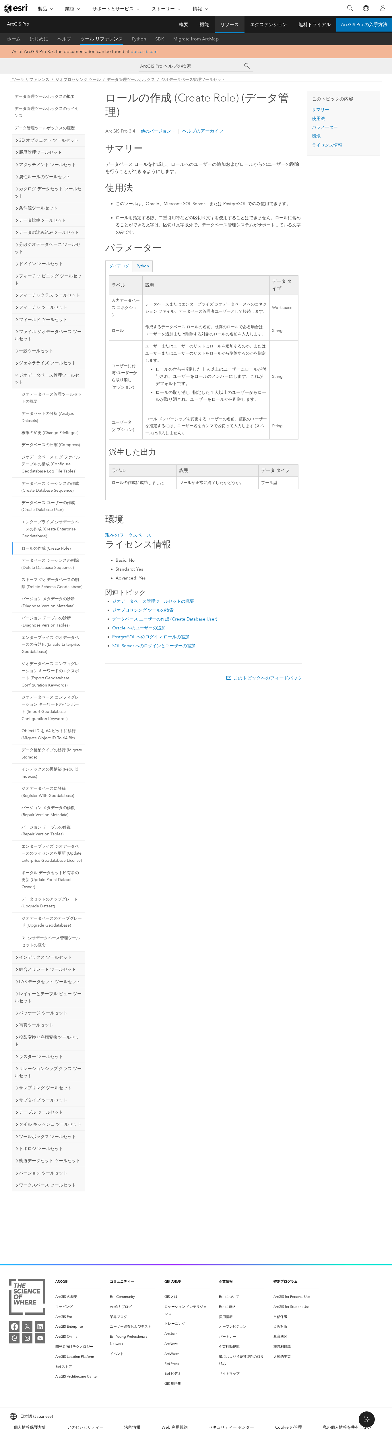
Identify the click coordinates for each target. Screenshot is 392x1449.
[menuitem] (78, 1297)
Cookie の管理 (288, 1427)
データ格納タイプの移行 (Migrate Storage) (52, 754)
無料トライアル (314, 24)
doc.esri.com (144, 51)
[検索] (350, 8)
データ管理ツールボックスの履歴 (45, 128)
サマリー (320, 109)
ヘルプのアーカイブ (202, 131)
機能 (204, 24)
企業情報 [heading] (226, 1281)
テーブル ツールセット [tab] (41, 1112)
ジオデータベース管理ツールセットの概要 (52, 398)
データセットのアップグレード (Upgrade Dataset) (50, 903)
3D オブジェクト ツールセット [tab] (49, 140)
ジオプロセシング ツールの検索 (143, 610)
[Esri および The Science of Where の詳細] (27, 1298)
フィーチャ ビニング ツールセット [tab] (48, 279)
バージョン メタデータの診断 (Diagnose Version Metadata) (48, 602)
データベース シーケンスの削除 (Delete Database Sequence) (50, 564)
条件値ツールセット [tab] (38, 208)
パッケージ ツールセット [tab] (43, 1013)
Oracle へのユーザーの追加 (139, 628)
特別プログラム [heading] (285, 1281)
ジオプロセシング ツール (78, 79)
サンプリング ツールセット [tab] (45, 1087)
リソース (229, 24)
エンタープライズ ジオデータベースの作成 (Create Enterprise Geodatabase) (50, 529)
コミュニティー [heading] (122, 1281)
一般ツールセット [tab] (36, 350)
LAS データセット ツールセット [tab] (50, 981)
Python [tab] (143, 266)
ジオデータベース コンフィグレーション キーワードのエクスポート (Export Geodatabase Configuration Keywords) (50, 674)
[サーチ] (247, 66)
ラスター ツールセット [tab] (41, 1056)
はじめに (39, 39)
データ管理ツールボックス (131, 79)
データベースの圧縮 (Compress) (51, 444)
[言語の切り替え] (366, 8)
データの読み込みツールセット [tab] (49, 232)
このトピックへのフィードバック (267, 678)
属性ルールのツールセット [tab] (45, 176)
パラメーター (325, 127)
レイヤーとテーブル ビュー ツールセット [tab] (48, 997)
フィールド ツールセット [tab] (43, 319)
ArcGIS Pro (18, 24)
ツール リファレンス (101, 39)
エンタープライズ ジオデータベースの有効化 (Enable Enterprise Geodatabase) (51, 644)
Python (139, 39)
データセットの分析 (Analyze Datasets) (48, 417)
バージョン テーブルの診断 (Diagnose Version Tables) (46, 622)
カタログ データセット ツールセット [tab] (48, 192)
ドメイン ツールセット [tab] (41, 263)
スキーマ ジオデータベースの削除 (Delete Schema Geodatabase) (52, 583)
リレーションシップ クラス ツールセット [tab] (48, 1072)
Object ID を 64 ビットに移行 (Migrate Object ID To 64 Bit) (49, 734)
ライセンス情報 (327, 145)
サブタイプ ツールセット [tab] (43, 1100)
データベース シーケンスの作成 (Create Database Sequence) (50, 487)
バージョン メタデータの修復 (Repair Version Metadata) (48, 811)
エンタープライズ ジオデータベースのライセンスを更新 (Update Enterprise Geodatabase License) (52, 853)
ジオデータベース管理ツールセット (193, 79)
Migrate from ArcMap (196, 39)
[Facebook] (14, 1326)
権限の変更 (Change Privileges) (50, 432)
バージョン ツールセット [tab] (43, 1173)
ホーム (14, 39)
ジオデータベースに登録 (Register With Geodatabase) (48, 792)
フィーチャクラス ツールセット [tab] (49, 295)
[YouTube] (40, 1338)
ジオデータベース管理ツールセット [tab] (47, 379)
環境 (316, 136)
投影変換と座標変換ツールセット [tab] (47, 1041)
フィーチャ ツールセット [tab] (43, 307)
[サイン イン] (383, 8)
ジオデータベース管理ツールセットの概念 (51, 941)
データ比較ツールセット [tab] (42, 220)
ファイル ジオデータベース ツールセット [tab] (48, 335)
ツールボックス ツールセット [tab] (47, 1136)
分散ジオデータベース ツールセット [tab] (47, 248)
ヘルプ (64, 39)
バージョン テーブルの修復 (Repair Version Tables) (46, 831)
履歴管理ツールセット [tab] (40, 152)
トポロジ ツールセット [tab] (41, 1148)
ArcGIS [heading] (61, 1281)
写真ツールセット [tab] (36, 1025)
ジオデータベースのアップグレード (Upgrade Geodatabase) (52, 922)
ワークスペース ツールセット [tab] (47, 1185)
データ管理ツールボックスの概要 (45, 96)
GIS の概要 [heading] (172, 1281)
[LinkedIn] (40, 1326)
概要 (183, 24)
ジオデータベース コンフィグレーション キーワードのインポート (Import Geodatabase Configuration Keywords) (50, 708)
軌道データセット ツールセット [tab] (49, 1160)
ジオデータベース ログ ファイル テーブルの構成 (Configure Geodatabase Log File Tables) (51, 464)
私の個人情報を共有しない (347, 1427)
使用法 (318, 118)
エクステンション (268, 24)
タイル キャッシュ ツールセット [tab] (50, 1124)
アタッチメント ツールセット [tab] (47, 164)
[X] (27, 1326)
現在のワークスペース (128, 535)
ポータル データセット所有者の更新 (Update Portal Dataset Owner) (50, 880)
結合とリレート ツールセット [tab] (47, 969)
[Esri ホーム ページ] (16, 8)
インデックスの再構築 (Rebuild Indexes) (50, 773)
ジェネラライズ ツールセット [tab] (47, 362)
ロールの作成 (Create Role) (46, 548)
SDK (159, 39)
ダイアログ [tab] (119, 266)
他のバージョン (156, 131)
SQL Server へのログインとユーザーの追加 (153, 645)
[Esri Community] (14, 1338)
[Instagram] (27, 1338)
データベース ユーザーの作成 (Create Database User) (48, 506)
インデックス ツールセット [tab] (45, 957)
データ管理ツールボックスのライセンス (47, 112)
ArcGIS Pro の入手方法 (364, 24)
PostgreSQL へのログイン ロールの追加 (150, 636)
